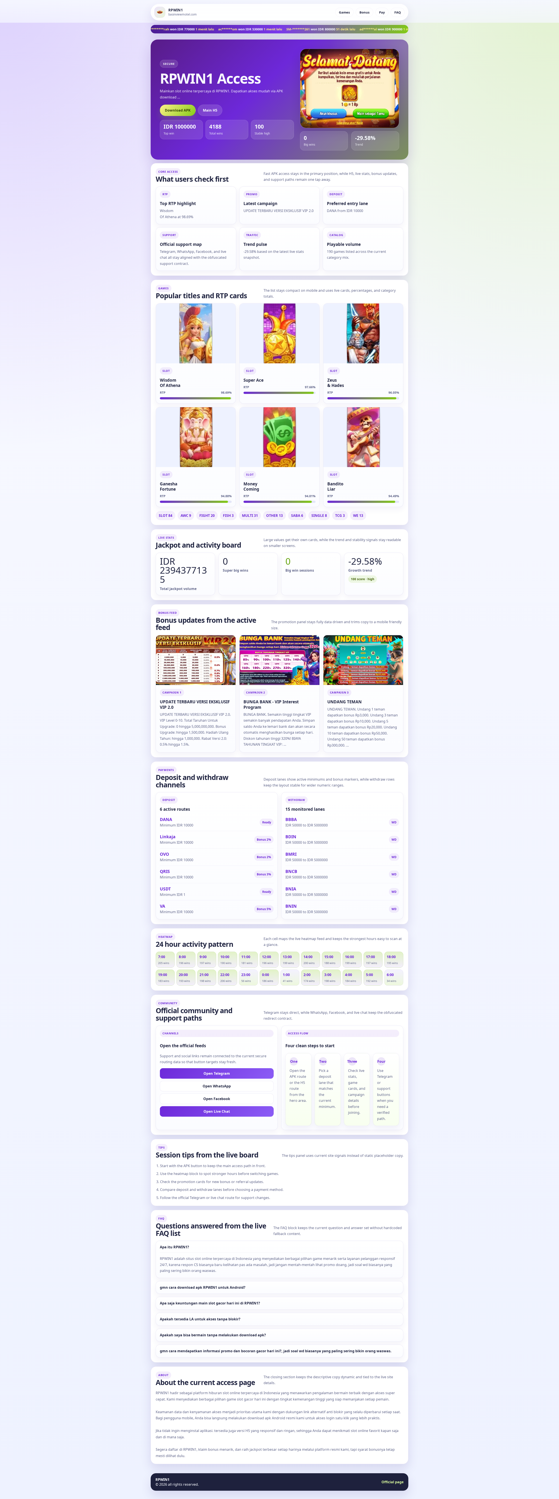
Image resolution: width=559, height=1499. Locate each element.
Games (344, 12)
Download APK (178, 110)
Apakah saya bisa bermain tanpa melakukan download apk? (213, 1335)
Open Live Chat (217, 1111)
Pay (382, 12)
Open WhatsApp (217, 1086)
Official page (392, 1482)
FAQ (397, 12)
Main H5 (210, 110)
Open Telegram (217, 1073)
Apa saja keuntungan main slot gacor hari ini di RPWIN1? (210, 1303)
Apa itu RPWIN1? (174, 1247)
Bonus (364, 12)
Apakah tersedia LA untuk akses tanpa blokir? (200, 1319)
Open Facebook (216, 1098)
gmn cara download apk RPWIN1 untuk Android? (202, 1287)
